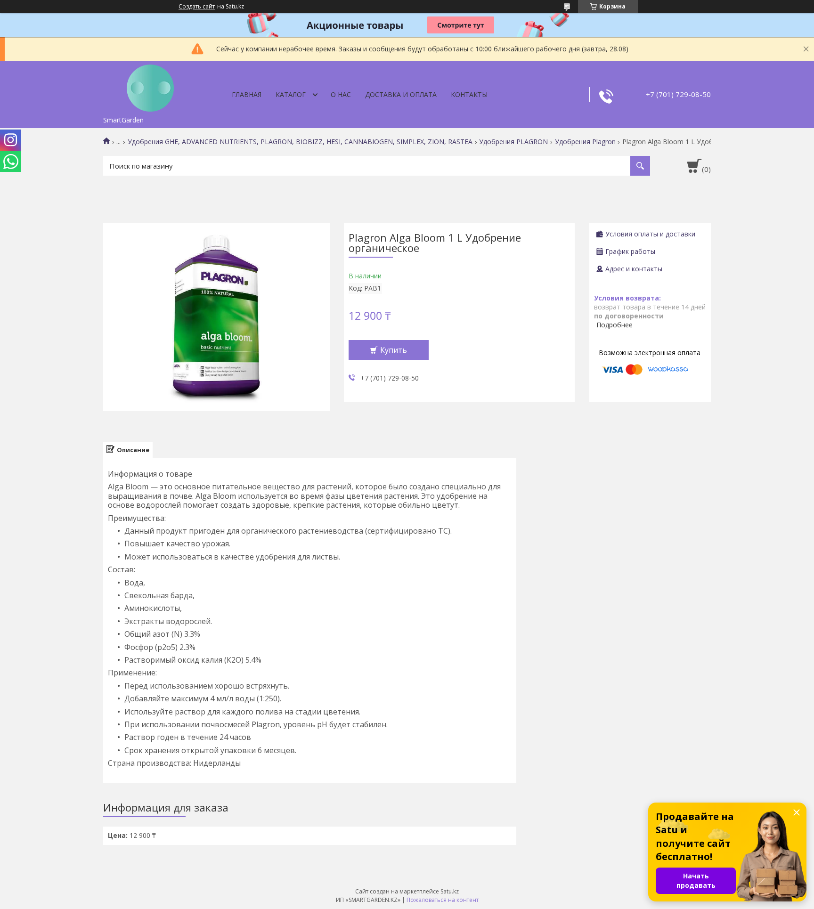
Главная (246, 94)
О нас (341, 94)
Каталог (291, 94)
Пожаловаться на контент (443, 900)
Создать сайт (197, 6)
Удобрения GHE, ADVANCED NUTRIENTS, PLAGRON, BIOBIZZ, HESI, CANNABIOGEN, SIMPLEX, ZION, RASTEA (300, 142)
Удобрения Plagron (585, 142)
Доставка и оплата (401, 94)
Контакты (469, 94)
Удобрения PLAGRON (513, 142)
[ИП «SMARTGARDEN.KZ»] (150, 86)
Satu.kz (449, 891)
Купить (393, 350)
